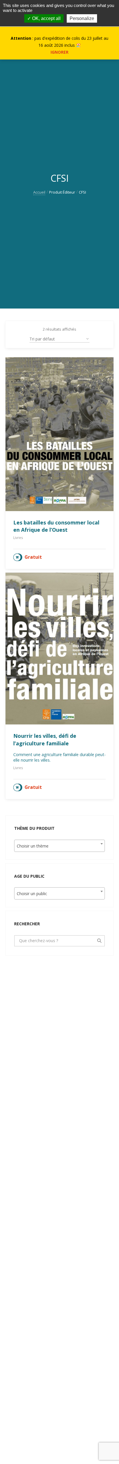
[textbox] (59, 846)
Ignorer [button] (59, 52)
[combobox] (59, 846)
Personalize (82, 18)
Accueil (39, 192)
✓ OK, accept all (44, 18)
